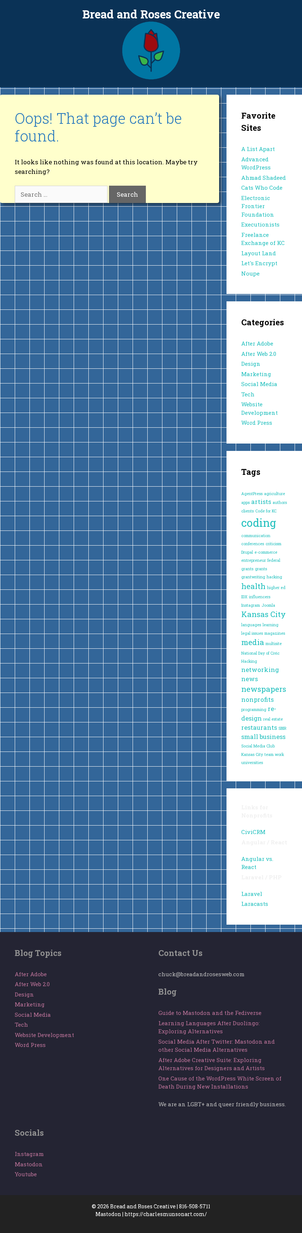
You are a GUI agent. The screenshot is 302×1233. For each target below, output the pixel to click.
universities (252, 762)
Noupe (250, 273)
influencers (259, 596)
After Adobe (257, 343)
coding (258, 522)
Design (250, 363)
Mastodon (29, 1164)
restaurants (259, 727)
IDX (244, 596)
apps (245, 502)
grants (261, 568)
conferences (252, 543)
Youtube (26, 1174)
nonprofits (257, 699)
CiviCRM (253, 832)
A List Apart (258, 149)
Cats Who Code (261, 187)
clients (247, 511)
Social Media (259, 384)
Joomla (268, 605)
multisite (274, 643)
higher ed (276, 587)
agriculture (274, 493)
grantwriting (253, 576)
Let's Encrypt (259, 263)
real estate (273, 719)
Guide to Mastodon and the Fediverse (209, 1012)
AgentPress (252, 493)
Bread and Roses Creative (151, 14)
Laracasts (254, 903)
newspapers (263, 689)
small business (263, 736)
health (253, 586)
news (249, 679)
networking (260, 669)
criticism (273, 543)
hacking (274, 576)
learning (270, 624)
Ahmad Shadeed (263, 177)
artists (261, 501)
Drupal (247, 552)
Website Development (44, 1034)
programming (253, 709)
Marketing (256, 374)
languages (251, 624)
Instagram (250, 605)
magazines (274, 633)
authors (280, 502)
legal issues (252, 633)
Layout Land (258, 253)
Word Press (256, 422)
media (252, 642)
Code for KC (266, 511)
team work (274, 754)
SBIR (282, 728)
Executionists (260, 224)
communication (255, 535)
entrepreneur (253, 560)
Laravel (251, 893)
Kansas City (263, 614)
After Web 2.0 (258, 353)
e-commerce (265, 552)
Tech (247, 394)
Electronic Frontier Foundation (257, 206)
